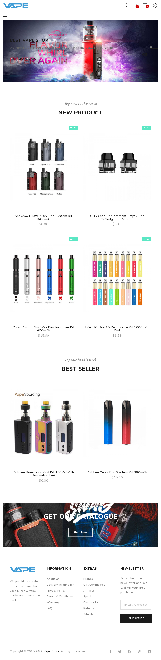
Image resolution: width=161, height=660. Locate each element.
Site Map (89, 614)
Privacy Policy (56, 591)
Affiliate (89, 591)
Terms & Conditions (60, 596)
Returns (88, 608)
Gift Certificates (94, 585)
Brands (88, 579)
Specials (89, 596)
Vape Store (51, 651)
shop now (27, 59)
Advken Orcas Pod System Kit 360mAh (117, 472)
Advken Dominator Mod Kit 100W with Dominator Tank (44, 474)
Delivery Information (61, 585)
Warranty (53, 602)
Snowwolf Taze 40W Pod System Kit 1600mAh (43, 217)
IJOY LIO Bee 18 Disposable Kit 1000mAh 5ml (117, 329)
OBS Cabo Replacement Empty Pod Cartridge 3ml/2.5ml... (117, 217)
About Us (53, 579)
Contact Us (91, 602)
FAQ (49, 608)
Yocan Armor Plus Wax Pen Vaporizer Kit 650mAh (44, 329)
